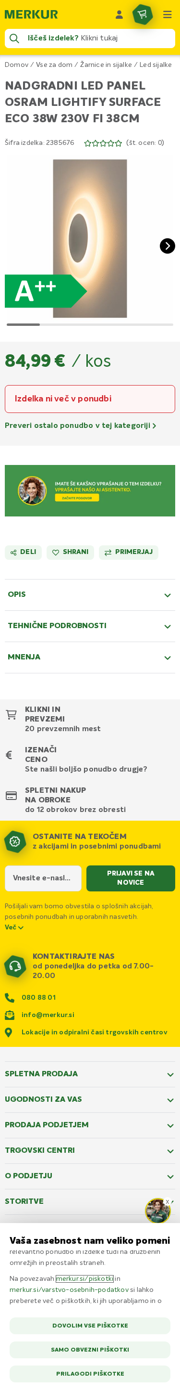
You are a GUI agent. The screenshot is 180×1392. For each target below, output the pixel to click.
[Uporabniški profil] (119, 14)
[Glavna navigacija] (167, 14)
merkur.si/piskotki (85, 1279)
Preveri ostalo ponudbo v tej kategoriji (78, 426)
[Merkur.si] (31, 14)
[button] (90, 238)
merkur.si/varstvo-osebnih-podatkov (69, 1290)
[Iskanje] (14, 38)
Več (11, 927)
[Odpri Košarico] (142, 14)
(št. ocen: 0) (145, 143)
